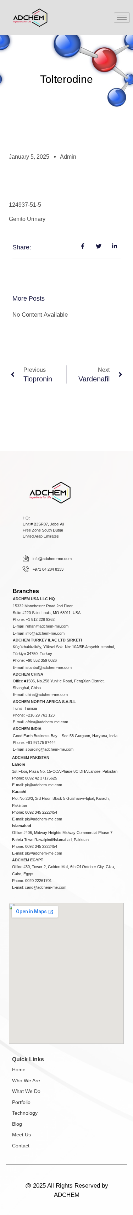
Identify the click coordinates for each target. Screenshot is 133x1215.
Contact (20, 1145)
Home (19, 1069)
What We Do (26, 1091)
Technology (25, 1113)
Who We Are (26, 1080)
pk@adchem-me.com (43, 785)
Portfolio (21, 1102)
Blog (17, 1124)
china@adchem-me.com (47, 694)
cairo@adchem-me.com (45, 887)
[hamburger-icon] (122, 17)
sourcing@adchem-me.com (49, 749)
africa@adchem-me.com (47, 722)
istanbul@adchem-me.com (49, 667)
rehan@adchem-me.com (47, 626)
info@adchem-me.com (45, 633)
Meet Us (21, 1134)
